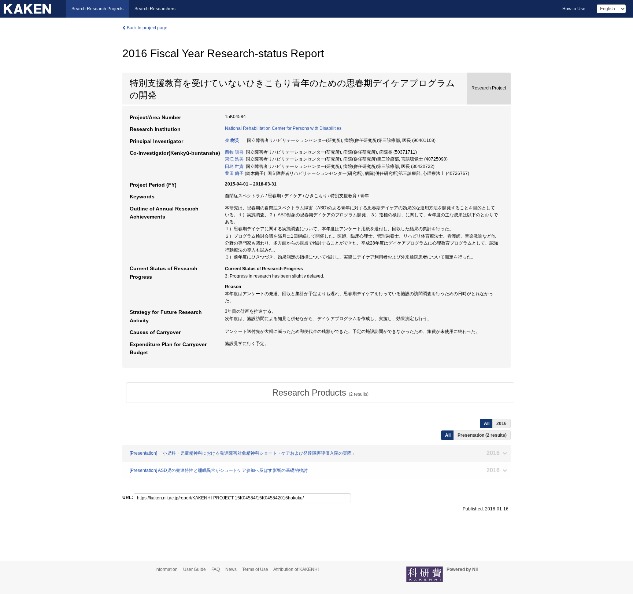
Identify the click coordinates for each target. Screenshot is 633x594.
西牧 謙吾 (234, 152)
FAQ (215, 569)
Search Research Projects (97, 8)
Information (166, 569)
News (231, 569)
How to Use (573, 8)
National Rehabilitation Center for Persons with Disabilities (283, 128)
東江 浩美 (234, 159)
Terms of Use (255, 569)
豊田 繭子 (234, 173)
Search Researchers (154, 8)
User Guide (194, 569)
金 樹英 (232, 140)
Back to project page (146, 27)
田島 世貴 (234, 166)
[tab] (320, 392)
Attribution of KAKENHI (296, 569)
